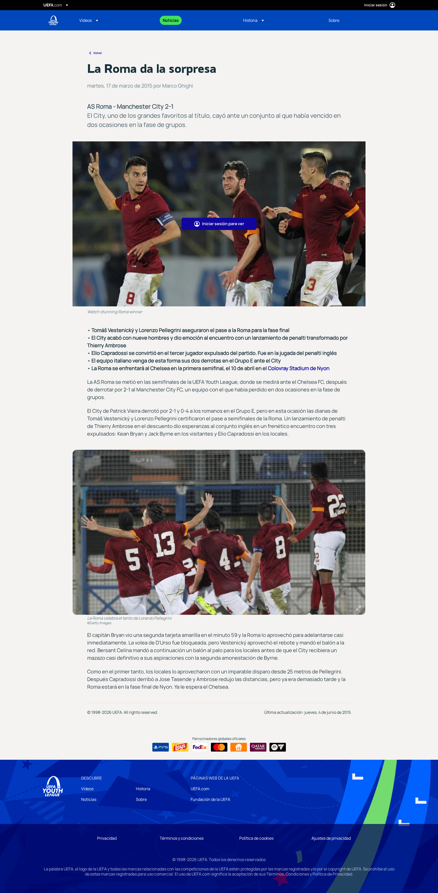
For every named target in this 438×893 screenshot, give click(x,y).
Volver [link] (97, 53)
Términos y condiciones (182, 838)
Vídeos (87, 788)
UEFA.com (200, 788)
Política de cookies (256, 838)
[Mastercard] (219, 747)
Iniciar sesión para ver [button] (223, 223)
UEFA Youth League (53, 20)
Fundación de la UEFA (210, 799)
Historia (143, 788)
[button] (88, 20)
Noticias (88, 799)
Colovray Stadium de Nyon (299, 368)
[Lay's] (180, 747)
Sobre (141, 799)
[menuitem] (114, 20)
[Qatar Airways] (258, 747)
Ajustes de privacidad (331, 838)
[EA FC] (277, 747)
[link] (170, 20)
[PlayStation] (160, 747)
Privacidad (107, 838)
